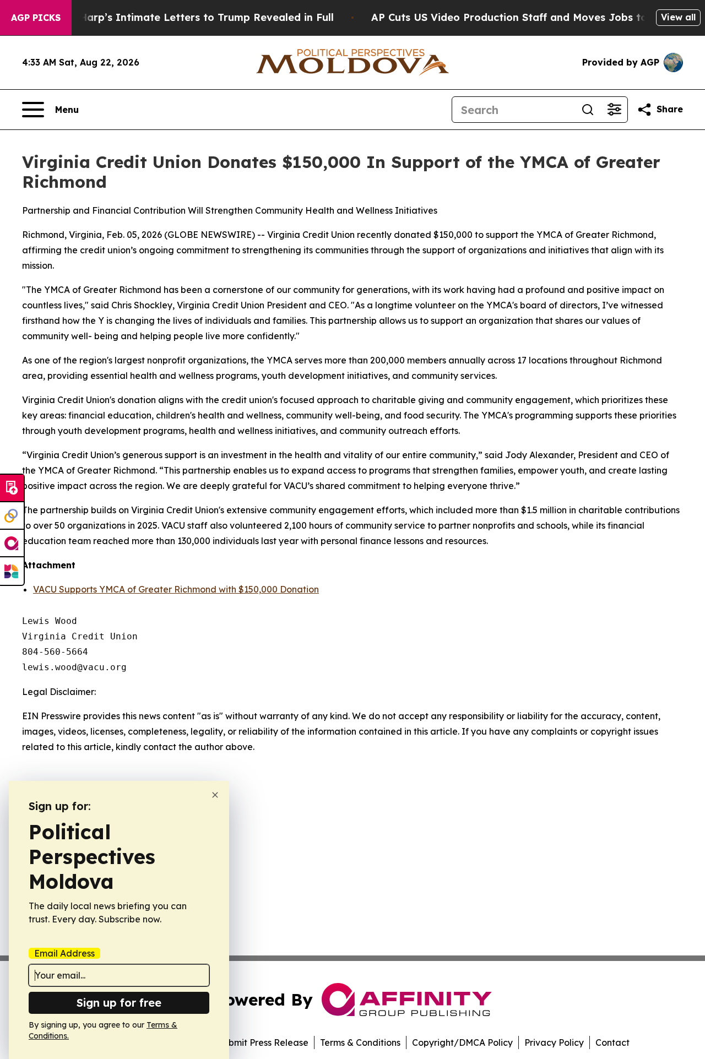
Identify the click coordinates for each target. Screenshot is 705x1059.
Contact (612, 1042)
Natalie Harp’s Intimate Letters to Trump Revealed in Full (186, 17)
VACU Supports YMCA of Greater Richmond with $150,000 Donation (176, 589)
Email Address (64, 953)
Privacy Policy (554, 1042)
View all (678, 17)
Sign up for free (119, 1002)
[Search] (587, 109)
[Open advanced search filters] (614, 109)
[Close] (215, 795)
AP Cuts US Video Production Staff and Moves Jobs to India (524, 17)
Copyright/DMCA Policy (462, 1042)
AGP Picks (36, 17)
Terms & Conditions (360, 1042)
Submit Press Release (263, 1042)
